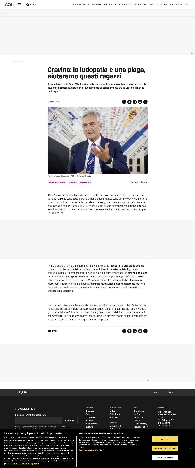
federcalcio (85, 182)
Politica (108, 4)
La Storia (138, 417)
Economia (97, 4)
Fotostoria (115, 414)
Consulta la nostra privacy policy (25, 463)
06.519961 (166, 425)
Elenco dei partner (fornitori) (91, 450)
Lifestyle (153, 4)
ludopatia (73, 182)
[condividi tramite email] (140, 102)
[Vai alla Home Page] (9, 4)
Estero (86, 4)
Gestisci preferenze (164, 457)
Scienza (142, 4)
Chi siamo (139, 411)
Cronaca (76, 4)
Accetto (164, 439)
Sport (187, 4)
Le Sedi (137, 414)
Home (15, 61)
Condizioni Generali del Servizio (28, 429)
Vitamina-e (115, 426)
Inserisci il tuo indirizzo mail (30, 415)
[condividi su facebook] (124, 102)
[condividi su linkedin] (135, 102)
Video (112, 411)
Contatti (138, 420)
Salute (132, 4)
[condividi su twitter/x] (129, 102)
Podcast (114, 417)
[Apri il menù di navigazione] (19, 4)
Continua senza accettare (164, 448)
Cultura (164, 4)
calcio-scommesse (57, 182)
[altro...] (145, 102)
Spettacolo (176, 4)
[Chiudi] (191, 448)
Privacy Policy (141, 427)
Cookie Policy (140, 423)
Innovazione (121, 4)
